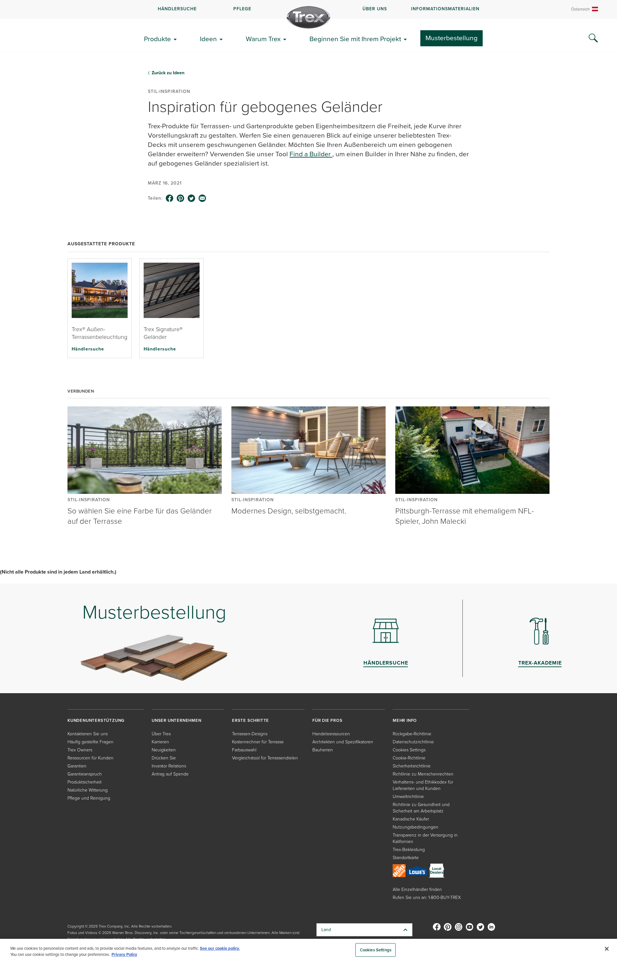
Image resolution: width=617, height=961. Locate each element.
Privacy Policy (124, 954)
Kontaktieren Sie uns (87, 733)
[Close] (607, 949)
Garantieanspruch (84, 774)
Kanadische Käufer (411, 819)
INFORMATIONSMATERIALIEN (445, 8)
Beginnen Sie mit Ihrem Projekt (355, 39)
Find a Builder (311, 154)
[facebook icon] (170, 198)
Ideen (208, 39)
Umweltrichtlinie (408, 796)
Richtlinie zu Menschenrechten (423, 774)
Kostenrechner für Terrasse (258, 742)
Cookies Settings (375, 950)
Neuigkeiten (164, 750)
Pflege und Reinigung (88, 798)
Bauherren (322, 750)
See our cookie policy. (220, 948)
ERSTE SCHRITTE (250, 720)
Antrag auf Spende (170, 774)
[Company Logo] (308, 17)
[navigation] (308, 9)
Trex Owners (79, 750)
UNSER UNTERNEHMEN (176, 720)
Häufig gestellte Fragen (90, 742)
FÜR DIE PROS (327, 720)
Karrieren (160, 742)
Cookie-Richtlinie (409, 758)
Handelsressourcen (331, 733)
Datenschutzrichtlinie (413, 742)
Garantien (76, 766)
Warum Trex (263, 39)
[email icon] (202, 198)
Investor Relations (169, 766)
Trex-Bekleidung (409, 849)
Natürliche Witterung (87, 790)
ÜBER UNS (374, 8)
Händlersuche (88, 349)
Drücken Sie (164, 758)
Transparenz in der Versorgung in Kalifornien (425, 838)
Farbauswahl (244, 750)
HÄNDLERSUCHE (177, 8)
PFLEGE (242, 8)
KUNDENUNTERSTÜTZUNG (95, 720)
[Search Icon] (593, 38)
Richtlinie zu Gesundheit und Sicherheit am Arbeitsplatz (421, 807)
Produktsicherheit (84, 782)
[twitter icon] (191, 198)
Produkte (157, 39)
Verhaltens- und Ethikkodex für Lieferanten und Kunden (423, 785)
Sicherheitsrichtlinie (412, 766)
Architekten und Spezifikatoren (342, 742)
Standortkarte (406, 857)
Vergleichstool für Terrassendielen (265, 758)
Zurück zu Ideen (168, 73)
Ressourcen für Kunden (90, 758)
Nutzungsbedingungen (415, 827)
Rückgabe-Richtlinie (412, 733)
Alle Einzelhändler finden (417, 889)
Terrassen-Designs (249, 733)
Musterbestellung (451, 38)
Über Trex (161, 733)
